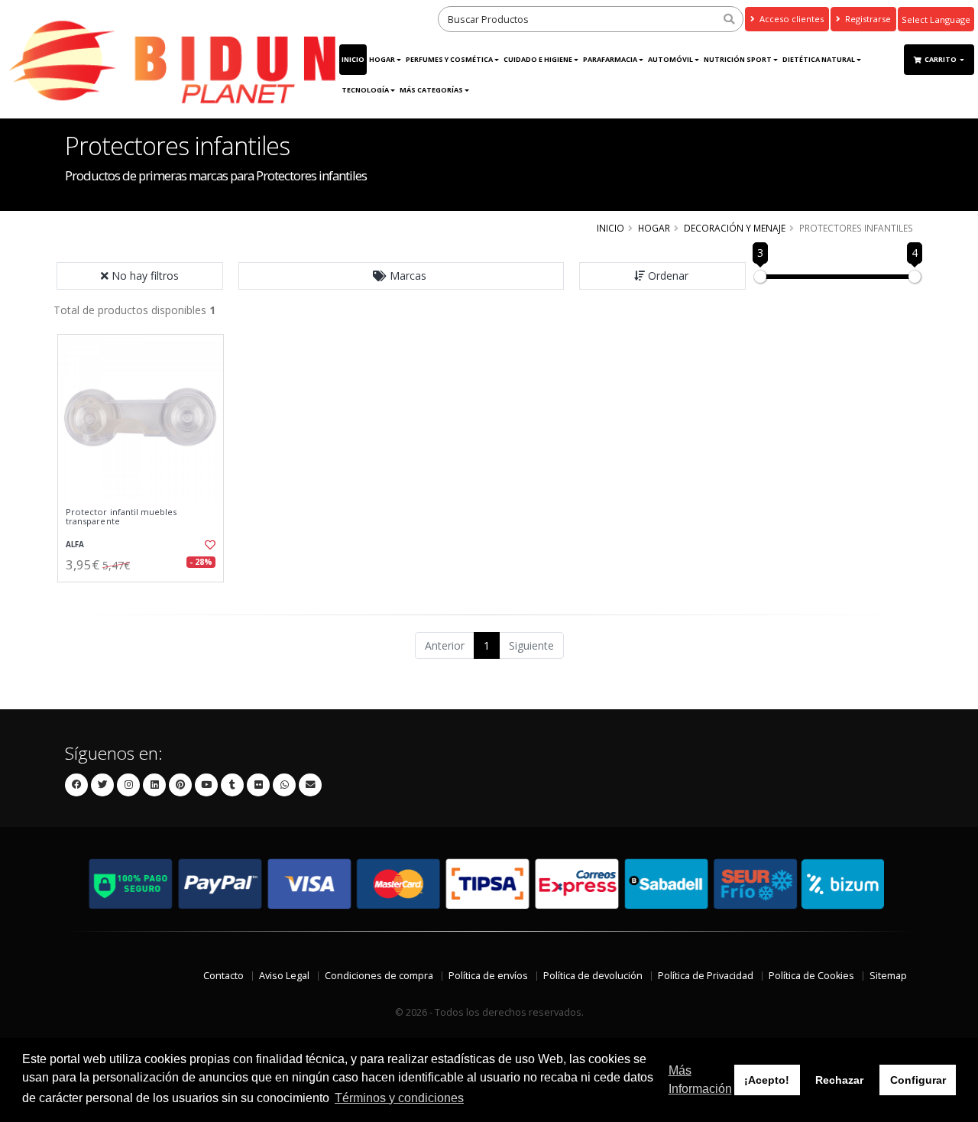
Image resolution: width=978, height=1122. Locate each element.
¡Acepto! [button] (766, 1080)
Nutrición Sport (738, 59)
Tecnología (365, 90)
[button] (401, 276)
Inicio (353, 59)
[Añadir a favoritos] (208, 545)
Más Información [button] (700, 1079)
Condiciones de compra (379, 975)
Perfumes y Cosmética (449, 59)
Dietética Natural (818, 59)
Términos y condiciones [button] (399, 1097)
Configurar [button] (918, 1080)
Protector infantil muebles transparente (121, 517)
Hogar (382, 59)
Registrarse (867, 18)
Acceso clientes (790, 18)
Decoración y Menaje (734, 228)
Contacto (223, 975)
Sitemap (888, 975)
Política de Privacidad (705, 975)
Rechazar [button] (839, 1080)
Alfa (75, 545)
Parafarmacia (610, 59)
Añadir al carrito (146, 595)
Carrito (941, 59)
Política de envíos (488, 975)
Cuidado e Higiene (538, 59)
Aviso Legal (284, 975)
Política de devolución (593, 975)
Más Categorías (431, 90)
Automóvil (670, 59)
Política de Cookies (811, 975)
